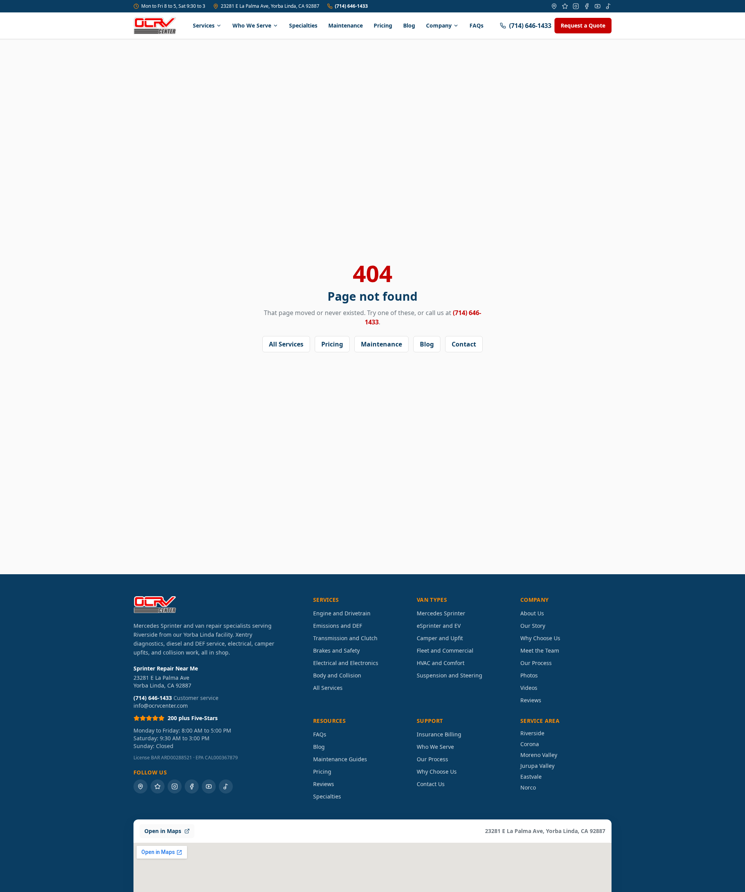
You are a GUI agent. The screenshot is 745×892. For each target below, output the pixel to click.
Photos (529, 675)
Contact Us (431, 784)
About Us (532, 613)
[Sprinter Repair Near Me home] (154, 25)
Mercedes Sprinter (441, 613)
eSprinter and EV (439, 625)
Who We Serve (251, 25)
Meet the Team (539, 650)
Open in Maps (162, 831)
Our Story (532, 625)
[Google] (554, 6)
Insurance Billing (439, 734)
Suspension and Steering (449, 675)
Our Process (536, 663)
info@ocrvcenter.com (160, 705)
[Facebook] (587, 6)
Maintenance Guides (340, 759)
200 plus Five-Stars (193, 718)
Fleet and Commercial (445, 650)
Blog (409, 25)
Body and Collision (337, 675)
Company (439, 25)
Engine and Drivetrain (342, 613)
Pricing (383, 25)
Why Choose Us (540, 638)
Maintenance (345, 25)
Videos (528, 687)
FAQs (476, 25)
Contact (464, 344)
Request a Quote (583, 25)
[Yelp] (565, 6)
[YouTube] (597, 6)
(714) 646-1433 (351, 6)
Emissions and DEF (337, 625)
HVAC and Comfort (440, 663)
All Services (286, 344)
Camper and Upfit (440, 638)
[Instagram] (576, 6)
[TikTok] (608, 6)
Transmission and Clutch (345, 638)
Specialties (303, 25)
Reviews (530, 700)
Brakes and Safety (336, 650)
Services (204, 25)
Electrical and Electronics (345, 663)
